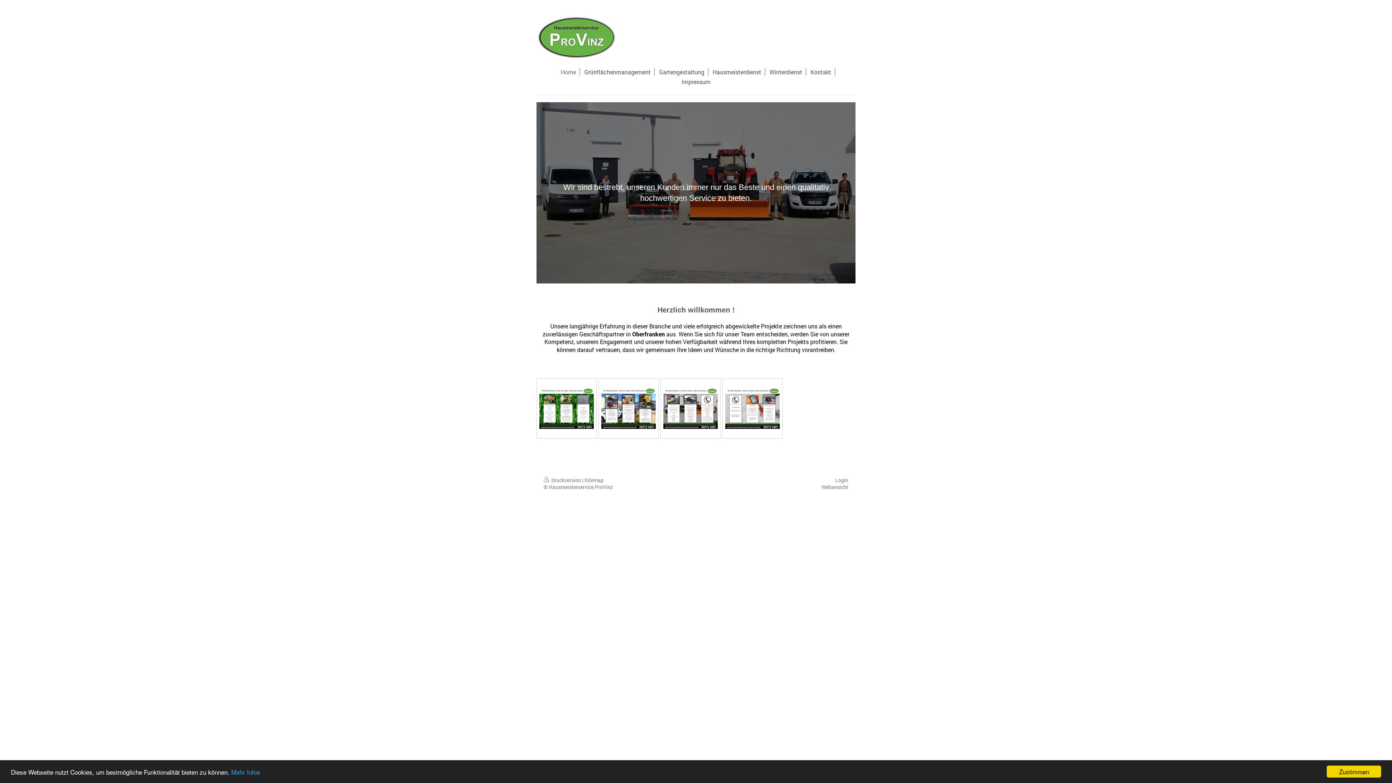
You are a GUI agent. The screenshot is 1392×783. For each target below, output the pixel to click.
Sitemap (594, 480)
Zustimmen (1354, 771)
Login (841, 480)
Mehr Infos (245, 771)
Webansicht (834, 487)
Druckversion (566, 480)
